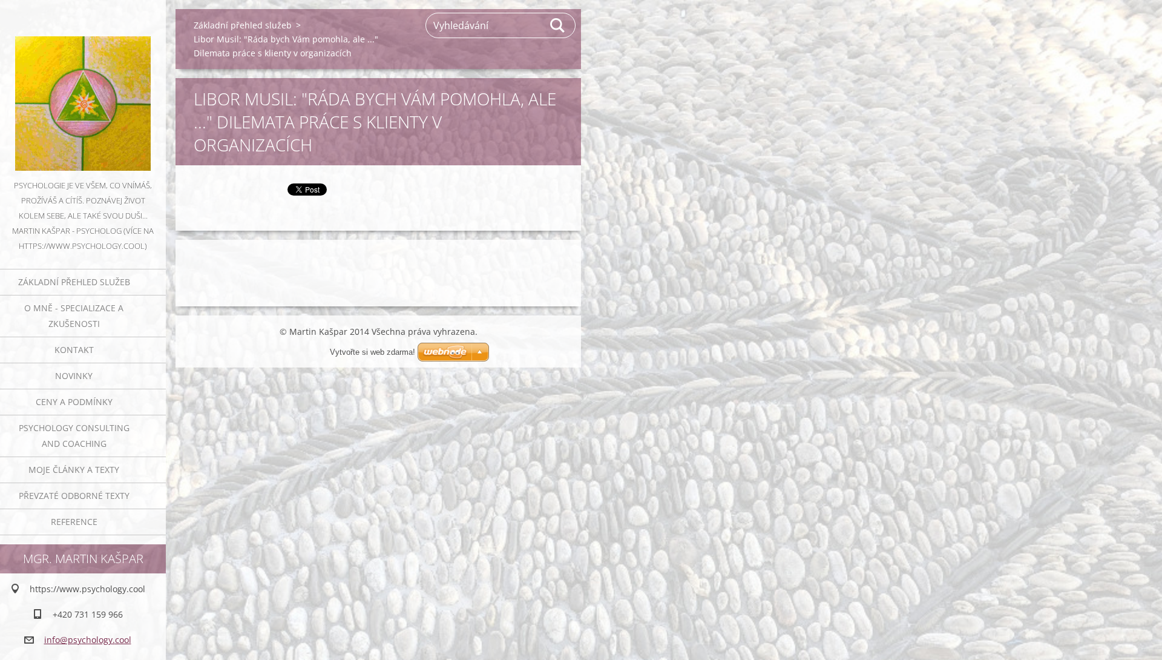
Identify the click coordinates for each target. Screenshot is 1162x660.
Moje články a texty (73, 469)
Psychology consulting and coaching (74, 435)
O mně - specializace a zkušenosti (73, 315)
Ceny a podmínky (74, 402)
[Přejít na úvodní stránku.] (83, 89)
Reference (74, 521)
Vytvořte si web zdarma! (372, 352)
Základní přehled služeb (74, 282)
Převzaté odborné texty (74, 495)
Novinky (74, 375)
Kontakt (74, 349)
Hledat (558, 25)
